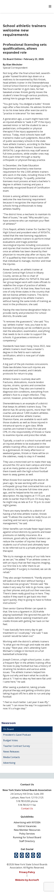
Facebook (22, 855)
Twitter (16, 855)
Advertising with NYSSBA (27, 822)
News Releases (11, 751)
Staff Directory (27, 841)
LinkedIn (33, 855)
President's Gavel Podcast (17, 734)
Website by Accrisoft (27, 880)
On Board (8, 729)
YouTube (38, 855)
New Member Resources (27, 829)
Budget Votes (10, 740)
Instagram (27, 855)
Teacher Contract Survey (16, 746)
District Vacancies (27, 826)
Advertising (9, 762)
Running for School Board (27, 837)
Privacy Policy (27, 872)
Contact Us (27, 808)
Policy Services (27, 833)
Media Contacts (11, 757)
